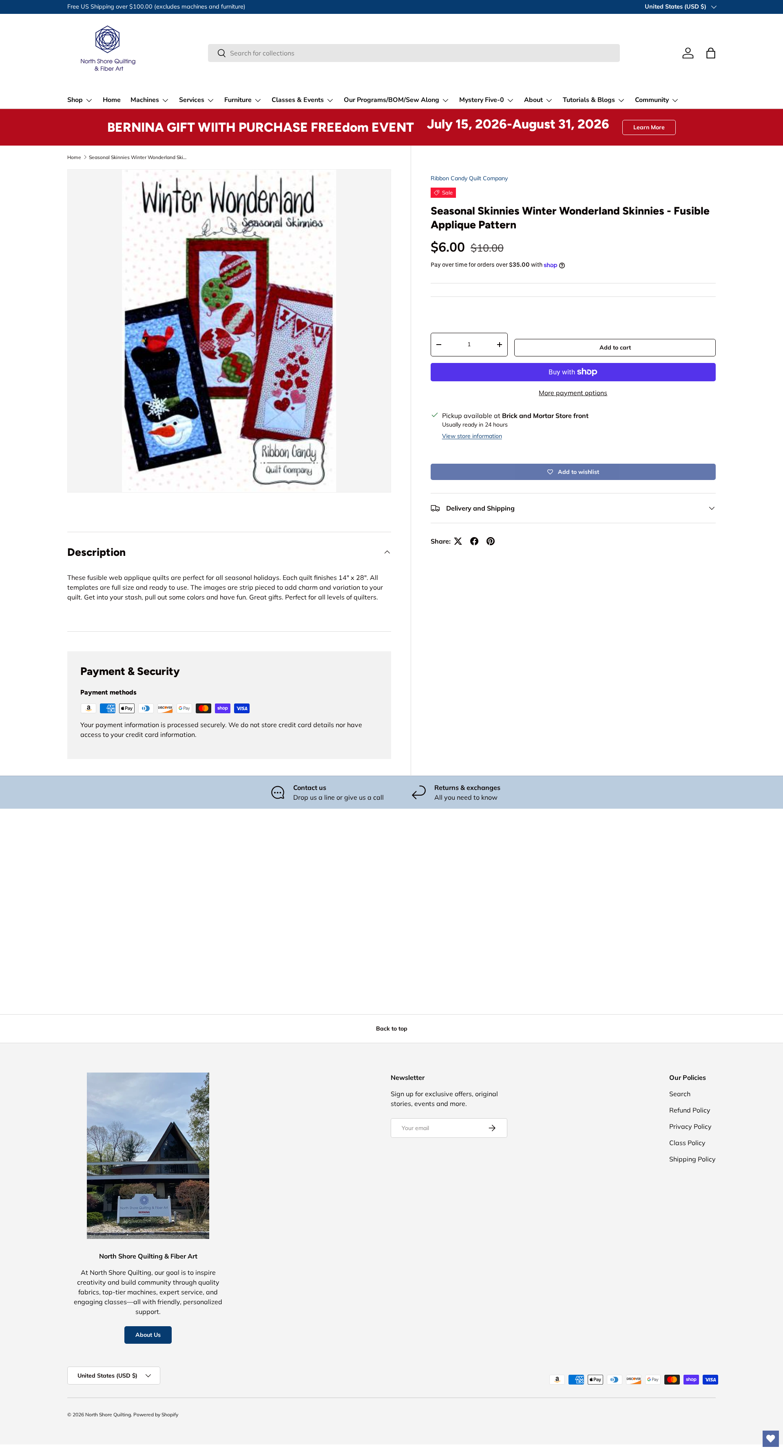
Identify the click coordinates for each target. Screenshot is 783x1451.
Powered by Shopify (155, 1414)
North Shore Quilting (108, 1414)
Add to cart (615, 347)
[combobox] (414, 53)
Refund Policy (689, 1110)
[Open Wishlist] (771, 1439)
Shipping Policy (692, 1159)
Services (191, 99)
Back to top (391, 1028)
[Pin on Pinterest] (490, 541)
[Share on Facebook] (474, 541)
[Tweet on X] (458, 541)
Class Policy (687, 1143)
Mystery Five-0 (481, 99)
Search (679, 1094)
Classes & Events (298, 99)
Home (112, 99)
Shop (75, 99)
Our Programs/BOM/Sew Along (391, 99)
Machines (144, 99)
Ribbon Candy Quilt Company (469, 178)
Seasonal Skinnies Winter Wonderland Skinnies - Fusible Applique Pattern (138, 157)
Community (652, 99)
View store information (472, 436)
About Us (148, 1334)
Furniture (238, 99)
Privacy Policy (690, 1126)
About (533, 99)
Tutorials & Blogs (589, 99)
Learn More (649, 127)
